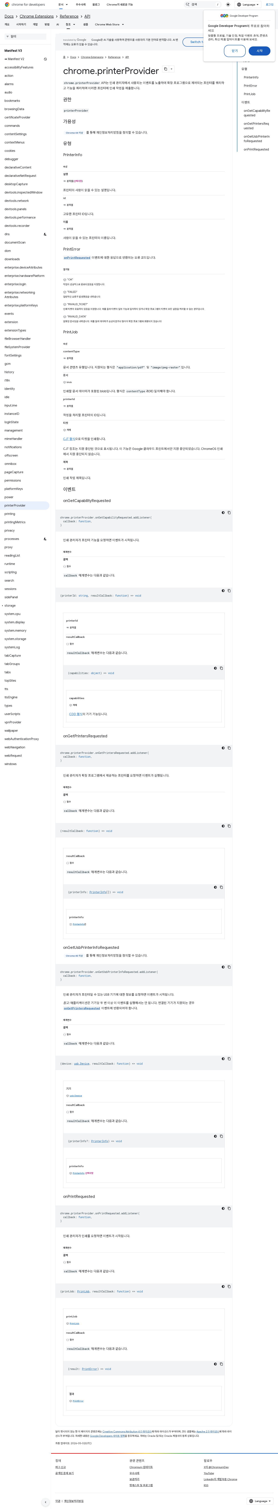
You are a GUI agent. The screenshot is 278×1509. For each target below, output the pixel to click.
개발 (35, 24)
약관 (57, 1501)
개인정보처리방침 (74, 1501)
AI (57, 24)
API (87, 16)
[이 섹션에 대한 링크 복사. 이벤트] (79, 490)
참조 (68, 24)
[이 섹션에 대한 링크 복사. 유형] (75, 144)
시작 (259, 51)
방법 (47, 24)
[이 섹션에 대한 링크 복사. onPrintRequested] (98, 1197)
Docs (9, 16)
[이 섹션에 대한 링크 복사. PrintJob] (81, 332)
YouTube (209, 1473)
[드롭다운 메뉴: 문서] (67, 4)
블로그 (96, 4)
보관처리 (134, 1479)
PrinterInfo (79, 924)
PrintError (78, 1400)
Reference (69, 16)
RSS (206, 1485)
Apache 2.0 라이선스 (207, 1431)
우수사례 (81, 4)
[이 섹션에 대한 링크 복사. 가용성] (79, 122)
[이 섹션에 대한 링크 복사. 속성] (71, 166)
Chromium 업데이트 (141, 1467)
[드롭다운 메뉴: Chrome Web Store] (124, 24)
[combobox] (203, 4)
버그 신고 (60, 1467)
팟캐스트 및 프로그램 (141, 1485)
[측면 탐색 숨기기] (45, 1502)
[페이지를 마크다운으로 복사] (165, 69)
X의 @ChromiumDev (216, 1467)
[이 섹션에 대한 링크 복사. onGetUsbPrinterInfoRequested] (123, 948)
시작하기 (21, 24)
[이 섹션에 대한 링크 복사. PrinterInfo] (86, 155)
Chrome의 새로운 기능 (120, 4)
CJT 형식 (69, 439)
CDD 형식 (75, 714)
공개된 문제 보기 (64, 1473)
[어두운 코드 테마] (223, 513)
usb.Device (76, 1095)
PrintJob (74, 1323)
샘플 (85, 24)
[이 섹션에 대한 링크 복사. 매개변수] (75, 551)
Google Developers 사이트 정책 (107, 1436)
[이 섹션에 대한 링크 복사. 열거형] (73, 268)
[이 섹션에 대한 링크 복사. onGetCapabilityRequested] (114, 501)
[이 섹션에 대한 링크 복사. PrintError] (84, 249)
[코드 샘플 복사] (229, 513)
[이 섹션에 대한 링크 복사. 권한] (75, 100)
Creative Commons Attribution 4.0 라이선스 (127, 1431)
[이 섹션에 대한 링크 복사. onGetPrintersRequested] (111, 736)
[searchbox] (25, 37)
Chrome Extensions (37, 16)
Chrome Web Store (107, 24)
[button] (24, 605)
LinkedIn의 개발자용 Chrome (220, 1479)
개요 (7, 24)
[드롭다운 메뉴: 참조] (75, 24)
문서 (60, 4)
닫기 (235, 51)
